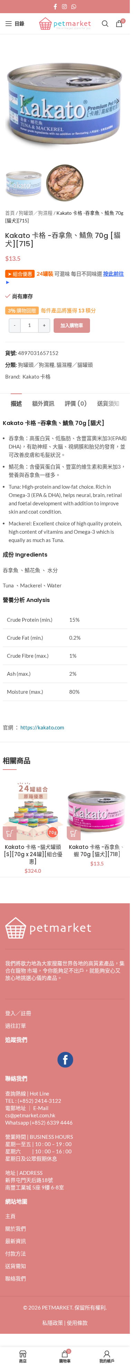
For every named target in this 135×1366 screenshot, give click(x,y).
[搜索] (105, 23)
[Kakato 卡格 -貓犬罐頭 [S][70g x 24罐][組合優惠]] (33, 810)
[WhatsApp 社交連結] (74, 6)
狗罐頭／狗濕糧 (36, 213)
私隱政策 (52, 1323)
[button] (12, 101)
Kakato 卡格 (36, 376)
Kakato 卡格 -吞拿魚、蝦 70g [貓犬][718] (97, 850)
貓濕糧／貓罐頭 (74, 365)
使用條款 (77, 1323)
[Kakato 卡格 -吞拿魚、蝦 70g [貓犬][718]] (97, 810)
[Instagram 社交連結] (64, 6)
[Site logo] (65, 23)
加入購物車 (72, 325)
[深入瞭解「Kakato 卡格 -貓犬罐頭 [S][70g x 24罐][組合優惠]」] (10, 833)
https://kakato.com (42, 727)
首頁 (10, 213)
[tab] (16, 403)
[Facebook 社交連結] (55, 6)
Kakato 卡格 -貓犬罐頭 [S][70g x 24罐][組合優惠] (33, 854)
